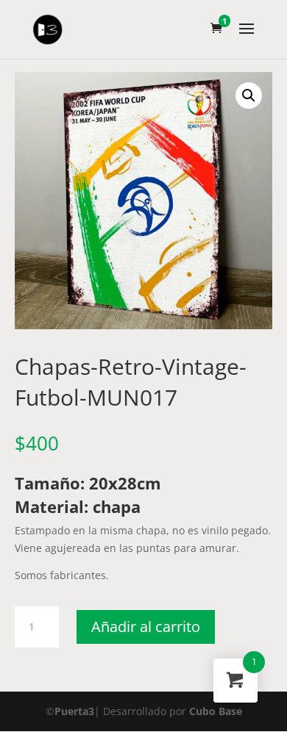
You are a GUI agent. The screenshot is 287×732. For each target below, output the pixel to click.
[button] (248, 95)
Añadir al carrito (145, 626)
